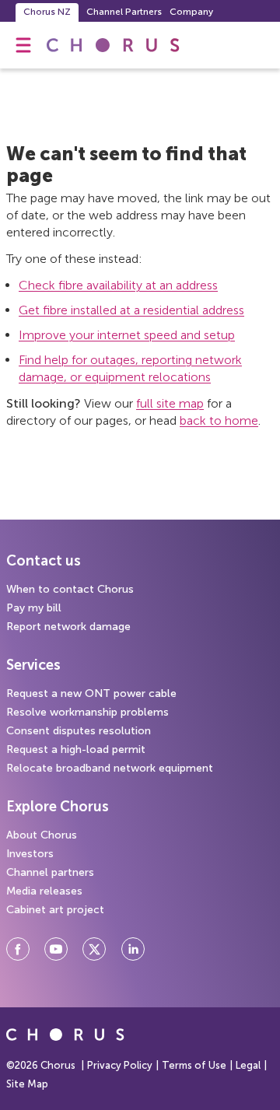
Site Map (27, 1084)
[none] (23, 45)
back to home (219, 420)
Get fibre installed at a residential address (131, 310)
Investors (30, 853)
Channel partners (50, 872)
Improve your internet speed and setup (127, 334)
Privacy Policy (119, 1065)
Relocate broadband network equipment (109, 768)
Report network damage (68, 626)
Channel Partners (124, 11)
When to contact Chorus (70, 589)
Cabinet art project (55, 909)
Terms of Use (194, 1065)
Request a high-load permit (75, 749)
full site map (170, 403)
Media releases (44, 891)
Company (191, 11)
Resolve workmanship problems (87, 712)
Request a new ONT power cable (91, 693)
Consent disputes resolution (78, 730)
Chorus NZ (47, 11)
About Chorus (41, 835)
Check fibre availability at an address (118, 285)
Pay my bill (33, 608)
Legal (248, 1065)
